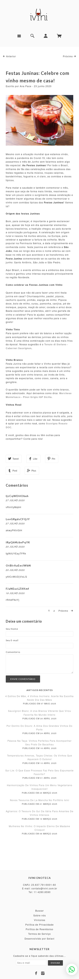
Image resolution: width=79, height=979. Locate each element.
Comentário (13, 652)
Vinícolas (39, 920)
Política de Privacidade (39, 924)
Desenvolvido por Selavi (39, 938)
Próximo (68, 56)
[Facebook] (36, 973)
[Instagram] (43, 973)
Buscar (39, 910)
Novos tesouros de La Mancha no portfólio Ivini (39, 800)
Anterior (10, 56)
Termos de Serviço (39, 933)
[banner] (39, 15)
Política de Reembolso (39, 929)
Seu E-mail (12, 640)
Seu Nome (12, 628)
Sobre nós (39, 915)
